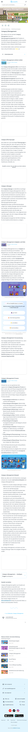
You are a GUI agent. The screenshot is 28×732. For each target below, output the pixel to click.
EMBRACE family (16, 728)
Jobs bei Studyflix (21, 698)
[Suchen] (25, 5)
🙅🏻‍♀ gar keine (14, 312)
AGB (8, 720)
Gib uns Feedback (14, 722)
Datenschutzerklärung (19, 333)
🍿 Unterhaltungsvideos (14, 317)
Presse (23, 704)
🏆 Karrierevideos (14, 328)
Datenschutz (13, 720)
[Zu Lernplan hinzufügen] (2, 25)
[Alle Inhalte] (2, 2)
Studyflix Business (9, 704)
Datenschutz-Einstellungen (22, 720)
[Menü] (26, 2)
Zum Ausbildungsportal (10, 688)
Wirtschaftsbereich (6, 600)
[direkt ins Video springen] (14, 289)
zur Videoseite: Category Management (14, 613)
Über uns (7, 698)
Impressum (3, 720)
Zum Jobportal (8, 692)
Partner (23, 701)
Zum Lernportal (8, 684)
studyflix (15, 2)
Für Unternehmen (9, 701)
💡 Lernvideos (14, 323)
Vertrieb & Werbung (5, 29)
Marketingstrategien (16, 29)
